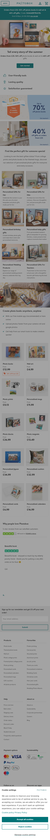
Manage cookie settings (25, 835)
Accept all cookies (25, 819)
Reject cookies (25, 826)
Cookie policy (8, 812)
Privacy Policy (21, 812)
